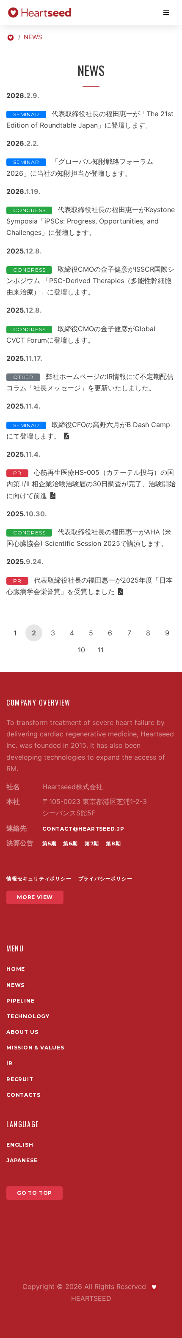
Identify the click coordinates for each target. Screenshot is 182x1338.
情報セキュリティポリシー (39, 878)
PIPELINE (20, 1000)
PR (17, 473)
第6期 (70, 843)
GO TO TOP (34, 1193)
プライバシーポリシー (105, 878)
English (19, 1145)
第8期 (113, 843)
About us (22, 1032)
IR (9, 1063)
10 (81, 650)
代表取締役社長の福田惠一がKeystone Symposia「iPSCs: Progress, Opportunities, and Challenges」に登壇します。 (90, 221)
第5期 (49, 843)
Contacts (23, 1095)
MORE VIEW (35, 897)
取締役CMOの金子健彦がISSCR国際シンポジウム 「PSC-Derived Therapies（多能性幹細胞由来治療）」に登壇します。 (90, 280)
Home (15, 969)
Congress (29, 210)
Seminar (26, 114)
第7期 (92, 843)
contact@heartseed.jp (83, 829)
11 (101, 650)
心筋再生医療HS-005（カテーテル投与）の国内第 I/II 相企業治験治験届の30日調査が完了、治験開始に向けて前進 (91, 483)
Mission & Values (35, 1047)
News (15, 985)
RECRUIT (19, 1079)
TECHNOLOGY (28, 1016)
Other (23, 377)
